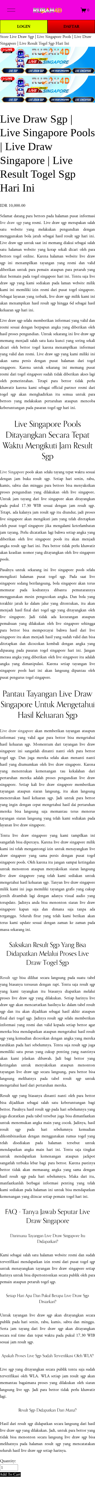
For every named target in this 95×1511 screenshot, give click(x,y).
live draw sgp (11, 222)
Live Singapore (12, 472)
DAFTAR (71, 26)
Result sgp (9, 977)
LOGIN (23, 26)
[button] (10, 1474)
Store (4, 36)
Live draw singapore (16, 731)
